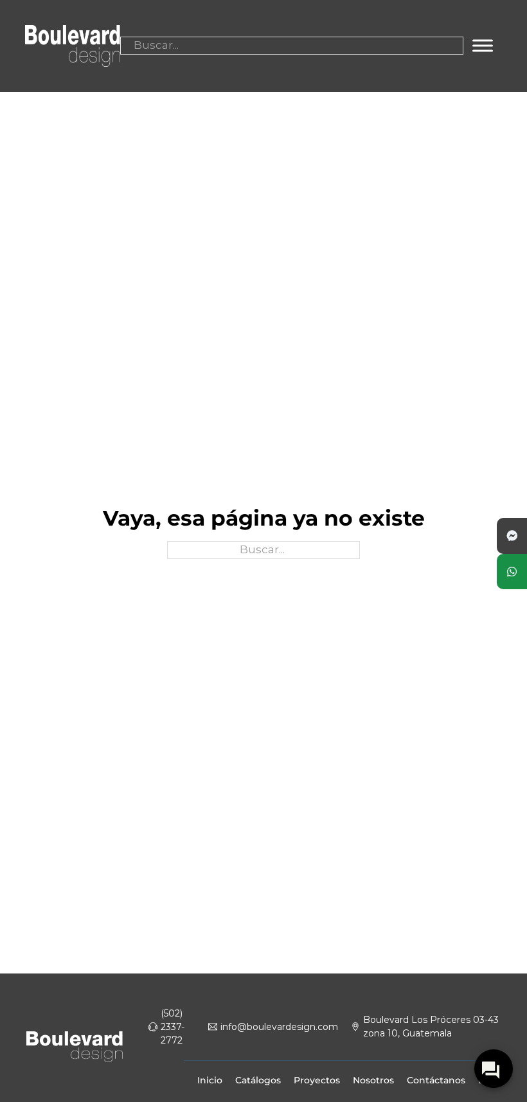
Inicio (209, 1080)
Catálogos (258, 1080)
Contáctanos (436, 1080)
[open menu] (482, 45)
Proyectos (317, 1080)
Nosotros (373, 1080)
